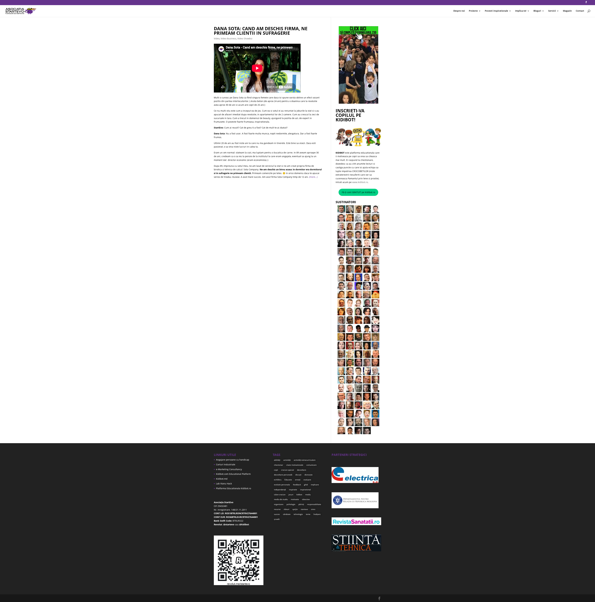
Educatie (288, 479)
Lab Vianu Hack (224, 483)
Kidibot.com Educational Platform (233, 473)
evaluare (307, 479)
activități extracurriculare (304, 460)
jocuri (291, 494)
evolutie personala (282, 484)
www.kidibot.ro (360, 182)
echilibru (277, 479)
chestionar (278, 465)
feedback (297, 484)
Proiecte (473, 11)
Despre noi (459, 11)
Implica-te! (520, 11)
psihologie (290, 504)
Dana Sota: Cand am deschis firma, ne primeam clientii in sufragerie (260, 30)
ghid (306, 484)
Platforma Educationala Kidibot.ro (233, 488)
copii (276, 470)
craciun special (287, 470)
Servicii (552, 11)
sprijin (295, 509)
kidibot (299, 494)
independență (280, 489)
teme (308, 514)
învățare (317, 514)
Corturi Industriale (225, 464)
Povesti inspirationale (496, 11)
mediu (308, 494)
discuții (298, 474)
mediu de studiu (281, 499)
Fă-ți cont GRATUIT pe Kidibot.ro (358, 192)
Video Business (228, 38)
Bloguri (537, 11)
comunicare (311, 465)
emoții (297, 479)
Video (217, 38)
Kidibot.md (221, 478)
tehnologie (298, 514)
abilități (277, 460)
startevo (304, 509)
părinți (301, 504)
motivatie (295, 499)
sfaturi (286, 509)
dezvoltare (301, 470)
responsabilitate (314, 504)
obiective (306, 499)
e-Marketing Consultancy (229, 469)
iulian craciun (279, 494)
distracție (308, 474)
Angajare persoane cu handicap (232, 459)
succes (277, 514)
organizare (278, 504)
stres (313, 509)
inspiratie (293, 489)
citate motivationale (294, 465)
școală (277, 519)
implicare (315, 484)
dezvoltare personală (283, 474)
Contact (580, 11)
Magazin (567, 11)
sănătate (287, 514)
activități (287, 460)
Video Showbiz (244, 38)
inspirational (305, 489)
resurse (277, 509)
